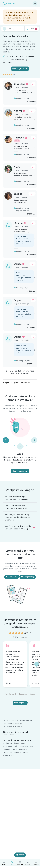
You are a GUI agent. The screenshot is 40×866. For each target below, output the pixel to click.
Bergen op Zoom (19, 749)
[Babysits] (9, 3)
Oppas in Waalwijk (10, 721)
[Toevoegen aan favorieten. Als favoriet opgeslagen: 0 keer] (33, 84)
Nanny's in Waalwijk (27, 721)
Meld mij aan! (20, 703)
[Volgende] (36, 664)
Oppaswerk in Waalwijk (12, 727)
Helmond (7, 749)
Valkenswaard (8, 755)
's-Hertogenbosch (10, 746)
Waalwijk (17, 752)
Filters (32, 29)
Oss (31, 746)
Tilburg (16, 743)
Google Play (28, 577)
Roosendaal (23, 746)
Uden (24, 752)
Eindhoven (7, 743)
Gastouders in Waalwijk (12, 724)
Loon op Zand (8, 735)
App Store (13, 577)
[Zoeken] (4, 29)
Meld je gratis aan (20, 69)
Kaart (21, 855)
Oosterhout (7, 752)
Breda (22, 743)
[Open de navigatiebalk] (35, 3)
